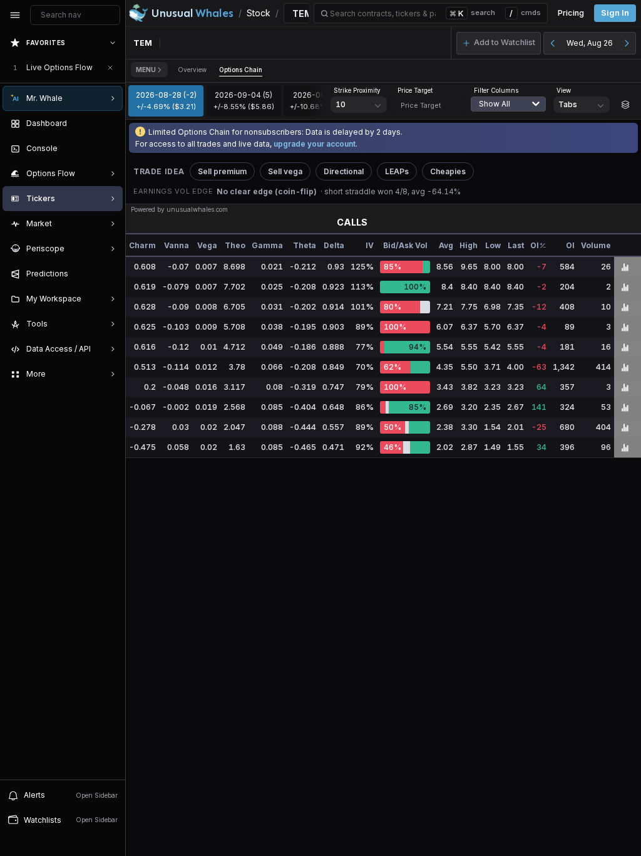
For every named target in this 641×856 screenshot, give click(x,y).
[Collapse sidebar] (15, 15)
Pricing (571, 13)
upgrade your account (315, 144)
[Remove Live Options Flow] (110, 67)
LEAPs (397, 171)
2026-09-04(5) (243, 100)
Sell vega (285, 171)
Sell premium (222, 171)
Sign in (615, 13)
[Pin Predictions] (110, 273)
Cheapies (448, 171)
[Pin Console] (110, 148)
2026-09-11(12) (321, 100)
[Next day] (626, 43)
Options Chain (240, 69)
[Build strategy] (625, 105)
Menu (146, 69)
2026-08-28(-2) (166, 100)
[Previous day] (552, 43)
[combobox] (511, 111)
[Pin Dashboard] (110, 123)
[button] (498, 43)
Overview (192, 69)
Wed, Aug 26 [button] (590, 43)
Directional (344, 171)
